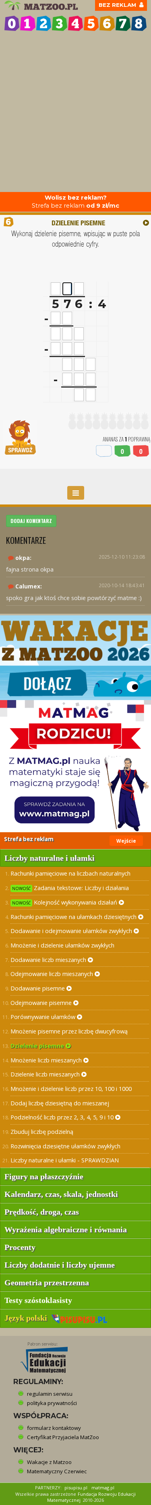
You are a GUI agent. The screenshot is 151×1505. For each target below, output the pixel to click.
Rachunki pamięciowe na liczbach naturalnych (70, 873)
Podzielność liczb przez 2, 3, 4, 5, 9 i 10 (62, 1117)
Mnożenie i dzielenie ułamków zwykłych (62, 945)
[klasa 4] (75, 23)
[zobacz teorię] (146, 222)
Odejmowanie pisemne (41, 1003)
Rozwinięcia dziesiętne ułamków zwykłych (65, 1146)
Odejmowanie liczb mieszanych (52, 974)
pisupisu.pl (75, 1488)
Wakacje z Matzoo (49, 1462)
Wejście (126, 840)
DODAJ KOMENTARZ (31, 520)
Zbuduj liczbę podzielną (41, 1131)
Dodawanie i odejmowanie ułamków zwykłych (72, 931)
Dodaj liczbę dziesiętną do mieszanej (59, 1103)
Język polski (27, 1317)
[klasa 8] (139, 23)
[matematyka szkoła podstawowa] (42, 5)
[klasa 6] (107, 23)
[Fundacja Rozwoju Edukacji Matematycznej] (38, 1355)
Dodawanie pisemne (38, 988)
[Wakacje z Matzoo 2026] (75, 657)
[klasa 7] (123, 23)
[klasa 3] (59, 23)
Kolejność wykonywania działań (65, 902)
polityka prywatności (52, 1403)
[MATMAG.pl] (75, 766)
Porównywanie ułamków (43, 1017)
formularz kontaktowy (54, 1427)
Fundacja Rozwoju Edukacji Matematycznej (91, 1497)
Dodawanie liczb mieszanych (49, 960)
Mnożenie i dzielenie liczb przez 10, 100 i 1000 (71, 1088)
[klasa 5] (91, 23)
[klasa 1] (27, 23)
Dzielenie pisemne (38, 1045)
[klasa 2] (44, 23)
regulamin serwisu (49, 1393)
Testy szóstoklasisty (38, 1300)
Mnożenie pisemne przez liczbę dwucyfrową (69, 1031)
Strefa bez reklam (75, 202)
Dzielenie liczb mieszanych (45, 1074)
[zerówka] (12, 23)
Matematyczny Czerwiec (57, 1471)
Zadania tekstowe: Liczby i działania (70, 888)
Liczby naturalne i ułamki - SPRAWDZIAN (64, 1160)
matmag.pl (102, 1488)
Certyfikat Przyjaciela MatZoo (63, 1437)
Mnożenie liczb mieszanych (46, 1060)
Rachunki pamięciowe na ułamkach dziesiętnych (74, 917)
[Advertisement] (75, 112)
